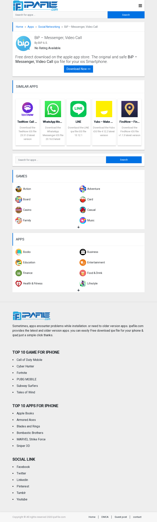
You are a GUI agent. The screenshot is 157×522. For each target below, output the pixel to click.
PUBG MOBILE (26, 379)
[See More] (78, 227)
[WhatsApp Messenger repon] (53, 108)
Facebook (23, 467)
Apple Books (25, 413)
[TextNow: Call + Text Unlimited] (27, 108)
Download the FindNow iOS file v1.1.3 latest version (129, 131)
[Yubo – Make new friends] (104, 108)
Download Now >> (78, 69)
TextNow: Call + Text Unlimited (35, 121)
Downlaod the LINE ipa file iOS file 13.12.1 (78, 131)
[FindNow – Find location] (129, 108)
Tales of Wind (26, 392)
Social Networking (49, 26)
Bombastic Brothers (30, 433)
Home (19, 26)
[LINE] (78, 108)
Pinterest (23, 486)
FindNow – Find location (134, 121)
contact (137, 517)
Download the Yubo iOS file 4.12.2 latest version (104, 131)
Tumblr (21, 493)
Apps (31, 26)
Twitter (21, 473)
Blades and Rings (28, 426)
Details (28, 142)
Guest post (121, 517)
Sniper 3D (23, 446)
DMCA (105, 517)
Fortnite (22, 373)
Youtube (22, 499)
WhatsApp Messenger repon (60, 121)
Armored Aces (26, 420)
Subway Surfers (27, 386)
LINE (78, 121)
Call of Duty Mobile (29, 360)
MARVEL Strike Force (31, 439)
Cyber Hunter (25, 366)
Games (21, 176)
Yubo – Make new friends (109, 121)
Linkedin (22, 480)
